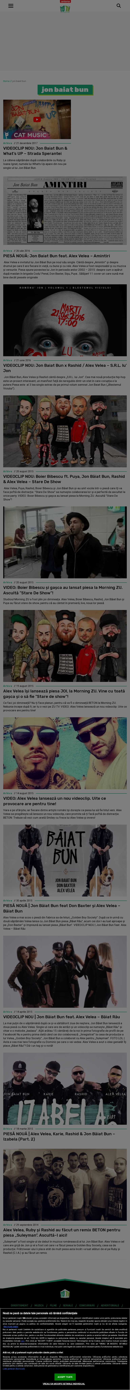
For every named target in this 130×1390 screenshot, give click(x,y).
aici (23, 1341)
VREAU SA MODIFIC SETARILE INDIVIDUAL (64, 1384)
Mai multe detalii (11, 1327)
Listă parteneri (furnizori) (14, 1369)
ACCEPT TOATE (65, 1377)
